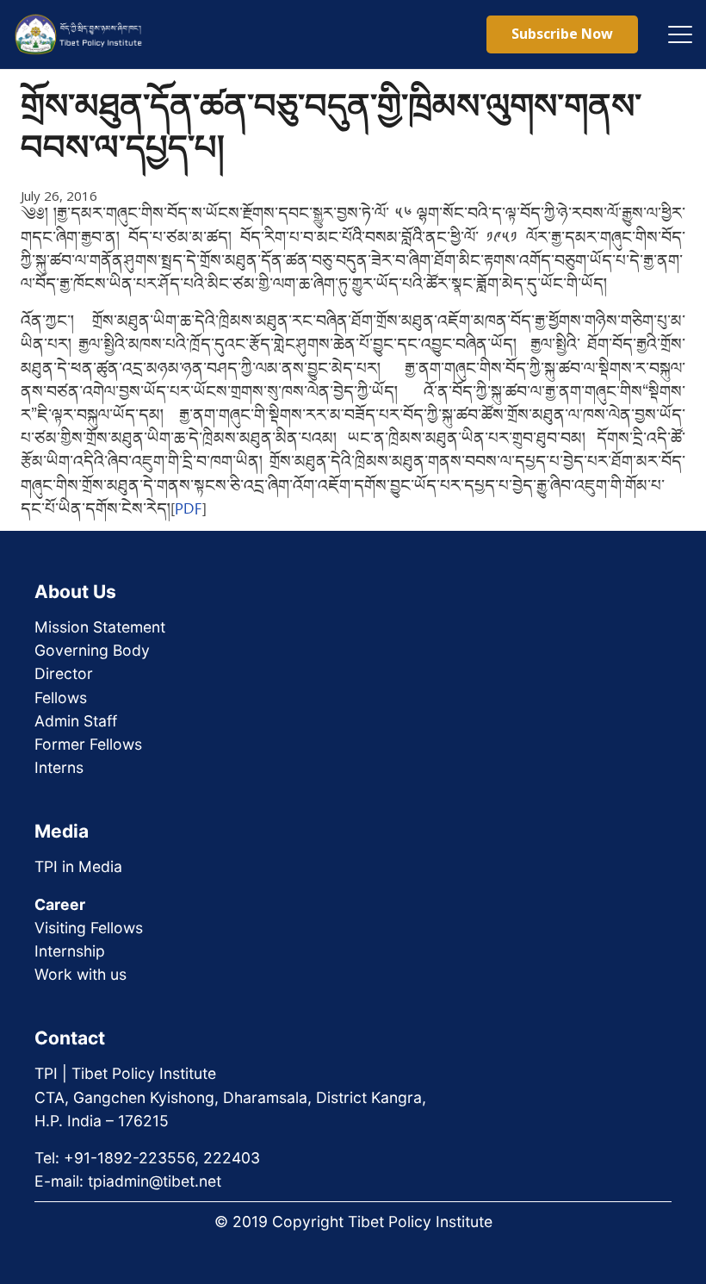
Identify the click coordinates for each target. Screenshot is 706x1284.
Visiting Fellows (88, 928)
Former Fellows (88, 744)
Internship (69, 951)
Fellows (60, 698)
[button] (680, 34)
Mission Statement (99, 627)
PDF (188, 510)
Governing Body (92, 650)
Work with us (80, 974)
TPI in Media (78, 866)
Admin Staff (75, 721)
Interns (59, 767)
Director (63, 673)
